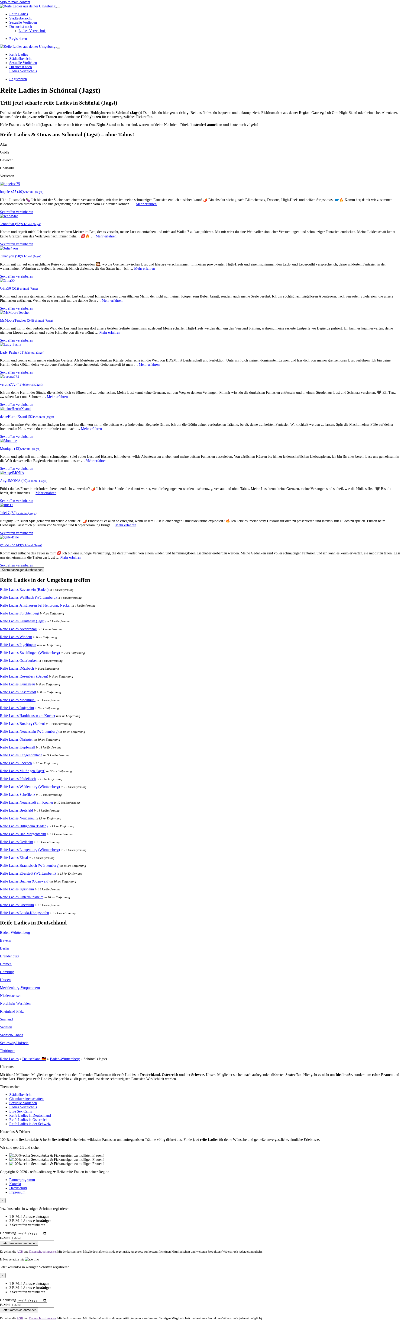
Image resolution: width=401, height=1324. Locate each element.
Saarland (6, 1019)
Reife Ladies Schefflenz (17, 794)
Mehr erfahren (146, 204)
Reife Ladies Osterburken (19, 660)
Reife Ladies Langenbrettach (21, 755)
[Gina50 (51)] (7, 280)
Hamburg (7, 972)
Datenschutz (18, 1188)
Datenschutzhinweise (42, 1251)
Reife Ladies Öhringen (16, 739)
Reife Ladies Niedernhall (18, 629)
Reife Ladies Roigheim (17, 708)
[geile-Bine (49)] (9, 537)
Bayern (5, 940)
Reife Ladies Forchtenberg (19, 613)
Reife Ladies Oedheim (16, 842)
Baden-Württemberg (15, 932)
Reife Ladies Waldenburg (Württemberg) (30, 787)
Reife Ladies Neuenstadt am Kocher (26, 802)
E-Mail (5, 1238)
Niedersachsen (10, 996)
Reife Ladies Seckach (16, 763)
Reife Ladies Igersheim (17, 889)
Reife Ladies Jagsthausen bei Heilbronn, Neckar (35, 605)
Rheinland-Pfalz (12, 1011)
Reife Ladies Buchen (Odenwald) (24, 881)
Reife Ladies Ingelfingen (18, 645)
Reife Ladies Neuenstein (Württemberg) (29, 731)
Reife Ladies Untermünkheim (21, 897)
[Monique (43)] (8, 441)
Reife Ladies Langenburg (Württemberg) (30, 850)
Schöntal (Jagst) (33, 192)
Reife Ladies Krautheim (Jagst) (22, 621)
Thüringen (7, 1051)
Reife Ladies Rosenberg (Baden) (24, 676)
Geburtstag (8, 1233)
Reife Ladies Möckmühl (18, 700)
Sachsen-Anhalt (11, 1035)
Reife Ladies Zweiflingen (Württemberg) (30, 653)
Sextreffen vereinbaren (16, 212)
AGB (20, 1251)
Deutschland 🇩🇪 (34, 1059)
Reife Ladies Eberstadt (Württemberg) (28, 873)
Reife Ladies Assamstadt (18, 692)
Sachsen (6, 1027)
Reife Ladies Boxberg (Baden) (22, 724)
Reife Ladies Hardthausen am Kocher (27, 716)
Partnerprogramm (22, 1180)
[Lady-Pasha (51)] (10, 344)
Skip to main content (15, 2)
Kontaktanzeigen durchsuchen (22, 570)
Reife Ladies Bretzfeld (16, 810)
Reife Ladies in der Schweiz (30, 1124)
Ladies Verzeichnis (32, 31)
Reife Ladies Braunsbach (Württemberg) (29, 865)
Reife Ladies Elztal (14, 858)
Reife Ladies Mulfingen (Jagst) (22, 771)
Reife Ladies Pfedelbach (18, 779)
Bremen (6, 964)
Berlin (4, 948)
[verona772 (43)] (9, 376)
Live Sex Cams (20, 1111)
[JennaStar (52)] (9, 216)
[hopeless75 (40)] (10, 184)
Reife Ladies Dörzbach (17, 668)
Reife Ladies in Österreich (28, 1120)
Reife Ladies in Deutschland (30, 1115)
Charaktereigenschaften (26, 1099)
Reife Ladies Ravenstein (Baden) (24, 590)
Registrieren (18, 39)
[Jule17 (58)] (6, 505)
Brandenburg (9, 956)
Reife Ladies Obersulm (17, 905)
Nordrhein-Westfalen (15, 1003)
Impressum (17, 1192)
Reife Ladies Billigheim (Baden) (24, 826)
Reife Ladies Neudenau (17, 818)
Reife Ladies (18, 14)
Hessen (5, 980)
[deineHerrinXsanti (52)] (15, 409)
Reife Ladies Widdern (16, 637)
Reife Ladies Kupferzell (17, 747)
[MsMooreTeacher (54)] (15, 312)
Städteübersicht (20, 18)
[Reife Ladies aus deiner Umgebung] (28, 6)
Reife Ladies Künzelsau (17, 684)
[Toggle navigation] (58, 7)
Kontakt (15, 1184)
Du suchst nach (20, 27)
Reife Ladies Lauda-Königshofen (24, 913)
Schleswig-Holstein (14, 1043)
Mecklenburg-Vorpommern (20, 988)
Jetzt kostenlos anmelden (19, 1243)
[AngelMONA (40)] (12, 473)
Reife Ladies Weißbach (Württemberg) (28, 597)
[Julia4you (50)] (9, 248)
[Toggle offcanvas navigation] (58, 47)
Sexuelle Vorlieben (23, 22)
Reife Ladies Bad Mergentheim (23, 834)
